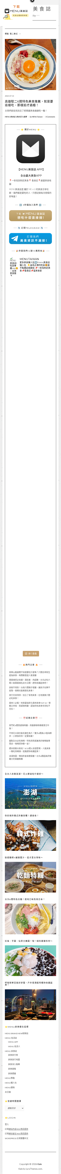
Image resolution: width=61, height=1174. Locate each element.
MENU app (13, 1042)
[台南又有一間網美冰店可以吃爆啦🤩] (30, 628)
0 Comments (50, 117)
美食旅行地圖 (14, 1059)
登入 (7, 1124)
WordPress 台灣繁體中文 (16, 1138)
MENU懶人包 (11, 1083)
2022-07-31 (9, 96)
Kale (40, 1164)
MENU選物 (10, 1087)
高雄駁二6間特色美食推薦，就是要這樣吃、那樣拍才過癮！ (29, 103)
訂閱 (16, 1129)
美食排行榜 (13, 1055)
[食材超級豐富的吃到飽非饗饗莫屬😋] (30, 341)
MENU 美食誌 (10, 117)
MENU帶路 (10, 1078)
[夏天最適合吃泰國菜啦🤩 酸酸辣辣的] (30, 505)
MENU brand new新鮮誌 (16, 1033)
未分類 (8, 1092)
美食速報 (12, 1069)
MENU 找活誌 (11, 1038)
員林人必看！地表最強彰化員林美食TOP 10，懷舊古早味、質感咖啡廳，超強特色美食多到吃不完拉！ (30, 706)
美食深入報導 (21, 117)
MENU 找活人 (14, 1046)
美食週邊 (12, 1073)
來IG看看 (32, 653)
